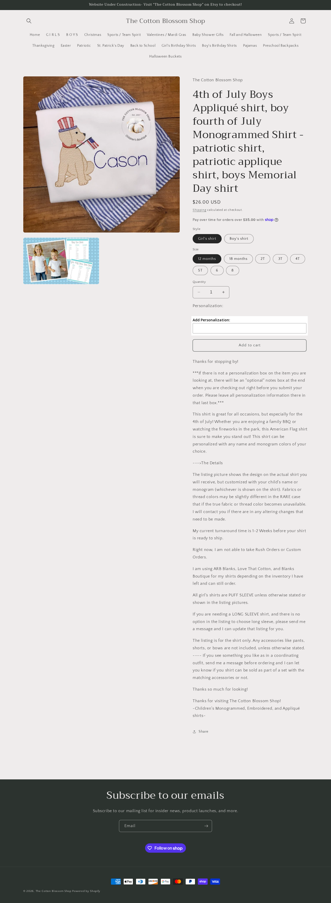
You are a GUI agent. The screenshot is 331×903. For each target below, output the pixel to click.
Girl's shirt (207, 239)
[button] (29, 21)
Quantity (199, 282)
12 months (207, 259)
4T (298, 259)
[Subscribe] (206, 826)
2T (263, 259)
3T (280, 259)
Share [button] (203, 732)
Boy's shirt (239, 239)
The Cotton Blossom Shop (53, 891)
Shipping (199, 210)
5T (200, 270)
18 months (238, 259)
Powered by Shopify (86, 891)
